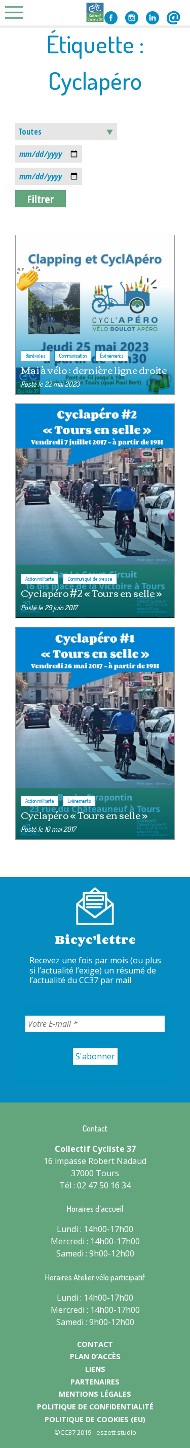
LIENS (95, 1369)
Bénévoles (35, 356)
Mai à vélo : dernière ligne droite (94, 369)
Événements (112, 356)
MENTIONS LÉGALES (95, 1394)
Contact (173, 17)
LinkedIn (152, 17)
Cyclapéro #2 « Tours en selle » (91, 593)
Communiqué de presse (89, 579)
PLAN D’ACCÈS (95, 1356)
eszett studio (116, 1432)
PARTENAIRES (95, 1382)
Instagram (131, 17)
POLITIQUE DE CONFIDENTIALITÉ (95, 1406)
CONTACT (95, 1344)
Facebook (111, 17)
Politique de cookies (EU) (95, 1419)
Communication (73, 356)
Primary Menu (17, 12)
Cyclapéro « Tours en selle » (84, 815)
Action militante (39, 579)
